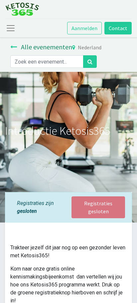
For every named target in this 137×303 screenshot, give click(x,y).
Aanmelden (84, 28)
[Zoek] (90, 61)
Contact (118, 28)
